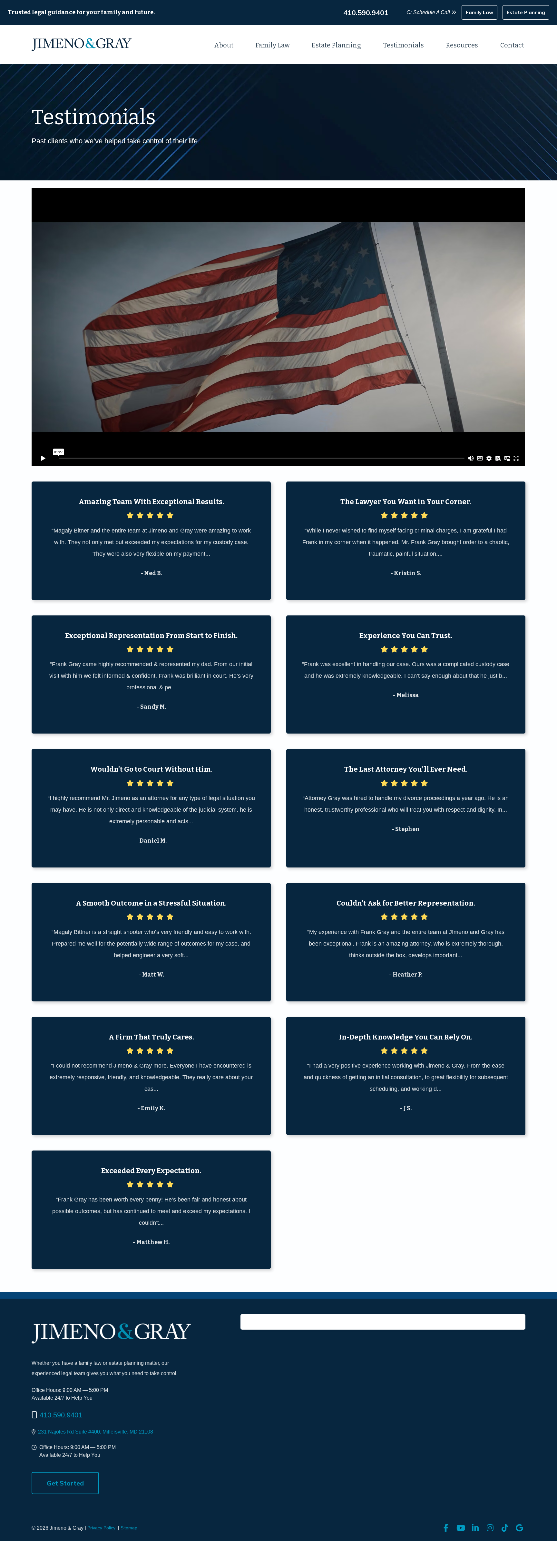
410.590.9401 (61, 1415)
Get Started (65, 1483)
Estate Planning (336, 45)
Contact (512, 45)
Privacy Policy (101, 1527)
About (223, 45)
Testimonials (403, 45)
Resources (462, 45)
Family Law (272, 45)
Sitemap (129, 1527)
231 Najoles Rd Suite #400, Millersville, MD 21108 (95, 1432)
